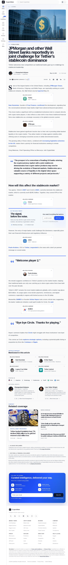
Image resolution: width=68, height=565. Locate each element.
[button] (3, 45)
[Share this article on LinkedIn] (60, 79)
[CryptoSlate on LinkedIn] (28, 516)
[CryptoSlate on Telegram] (23, 516)
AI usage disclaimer (45, 449)
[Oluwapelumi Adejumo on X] (15, 398)
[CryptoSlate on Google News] (15, 516)
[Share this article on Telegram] (57, 79)
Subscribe (58, 495)
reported (40, 91)
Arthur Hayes (34, 299)
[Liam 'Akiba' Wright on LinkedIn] (47, 398)
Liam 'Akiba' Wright (51, 387)
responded (34, 247)
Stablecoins (15, 44)
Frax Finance (31, 105)
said (51, 302)
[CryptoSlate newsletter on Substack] (19, 516)
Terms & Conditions (31, 561)
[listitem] (10, 380)
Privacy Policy (47, 549)
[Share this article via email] (64, 79)
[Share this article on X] (49, 79)
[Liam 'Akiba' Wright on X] (45, 398)
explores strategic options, (32, 339)
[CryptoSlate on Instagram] (32, 516)
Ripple (35, 342)
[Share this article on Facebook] (53, 79)
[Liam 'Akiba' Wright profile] (41, 389)
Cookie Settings (48, 561)
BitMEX (19, 299)
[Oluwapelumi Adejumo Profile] (11, 73)
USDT (24, 190)
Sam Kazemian (14, 105)
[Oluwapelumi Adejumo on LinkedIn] (16, 398)
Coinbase (27, 342)
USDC (37, 190)
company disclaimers (35, 463)
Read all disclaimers (44, 556)
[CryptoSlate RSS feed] (36, 516)
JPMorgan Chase (56, 86)
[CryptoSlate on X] (11, 516)
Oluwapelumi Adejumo (21, 72)
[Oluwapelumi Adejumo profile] (11, 389)
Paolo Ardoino (14, 247)
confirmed (40, 105)
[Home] (9, 7)
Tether (27, 247)
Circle (30, 333)
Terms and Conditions (36, 549)
